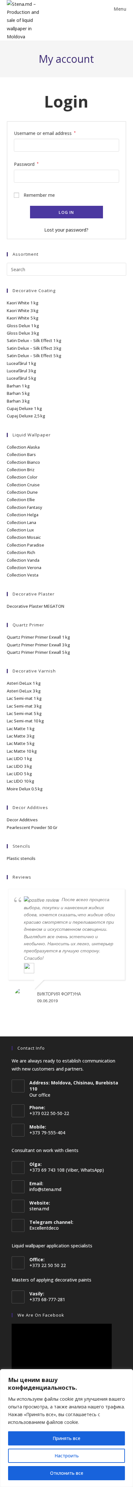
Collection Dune (22, 492)
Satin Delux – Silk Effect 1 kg (34, 340)
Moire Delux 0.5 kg (25, 789)
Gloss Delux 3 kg (23, 333)
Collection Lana (21, 522)
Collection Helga (22, 515)
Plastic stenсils (21, 858)
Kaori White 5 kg (22, 318)
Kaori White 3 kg (22, 310)
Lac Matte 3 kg (21, 736)
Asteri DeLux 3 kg (24, 691)
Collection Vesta (22, 575)
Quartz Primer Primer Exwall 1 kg (38, 637)
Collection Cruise (23, 485)
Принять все (66, 1438)
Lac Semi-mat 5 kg (24, 713)
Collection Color (22, 477)
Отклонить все (66, 1473)
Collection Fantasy (24, 507)
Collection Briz (21, 469)
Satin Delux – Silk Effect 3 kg (34, 348)
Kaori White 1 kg (22, 303)
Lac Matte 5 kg (21, 743)
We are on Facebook (40, 1315)
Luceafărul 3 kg (21, 371)
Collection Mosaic (24, 537)
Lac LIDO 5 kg (19, 774)
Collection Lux (20, 530)
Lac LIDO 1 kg (19, 758)
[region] (66, 1428)
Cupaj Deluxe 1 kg (24, 408)
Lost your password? (66, 230)
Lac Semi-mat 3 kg (24, 706)
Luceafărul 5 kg (21, 378)
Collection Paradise (25, 545)
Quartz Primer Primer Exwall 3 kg (38, 645)
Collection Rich (21, 552)
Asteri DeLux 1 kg (24, 683)
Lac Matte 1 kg (21, 728)
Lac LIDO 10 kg (20, 781)
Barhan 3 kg (18, 401)
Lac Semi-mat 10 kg (25, 721)
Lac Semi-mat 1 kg (24, 698)
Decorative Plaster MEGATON (35, 606)
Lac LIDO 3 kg (19, 766)
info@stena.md (45, 1189)
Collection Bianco (23, 462)
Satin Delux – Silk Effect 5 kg (34, 355)
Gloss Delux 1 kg (23, 326)
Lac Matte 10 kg (22, 751)
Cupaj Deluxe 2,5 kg (26, 416)
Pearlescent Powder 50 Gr (32, 827)
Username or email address (45, 132)
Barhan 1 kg (18, 386)
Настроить (67, 1456)
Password (26, 163)
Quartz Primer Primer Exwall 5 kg (38, 652)
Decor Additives (22, 820)
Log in (66, 212)
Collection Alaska (23, 447)
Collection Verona (24, 567)
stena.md (39, 1209)
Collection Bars (21, 454)
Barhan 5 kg (18, 393)
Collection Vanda (23, 560)
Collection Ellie (21, 499)
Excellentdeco (44, 1228)
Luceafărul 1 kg (21, 363)
